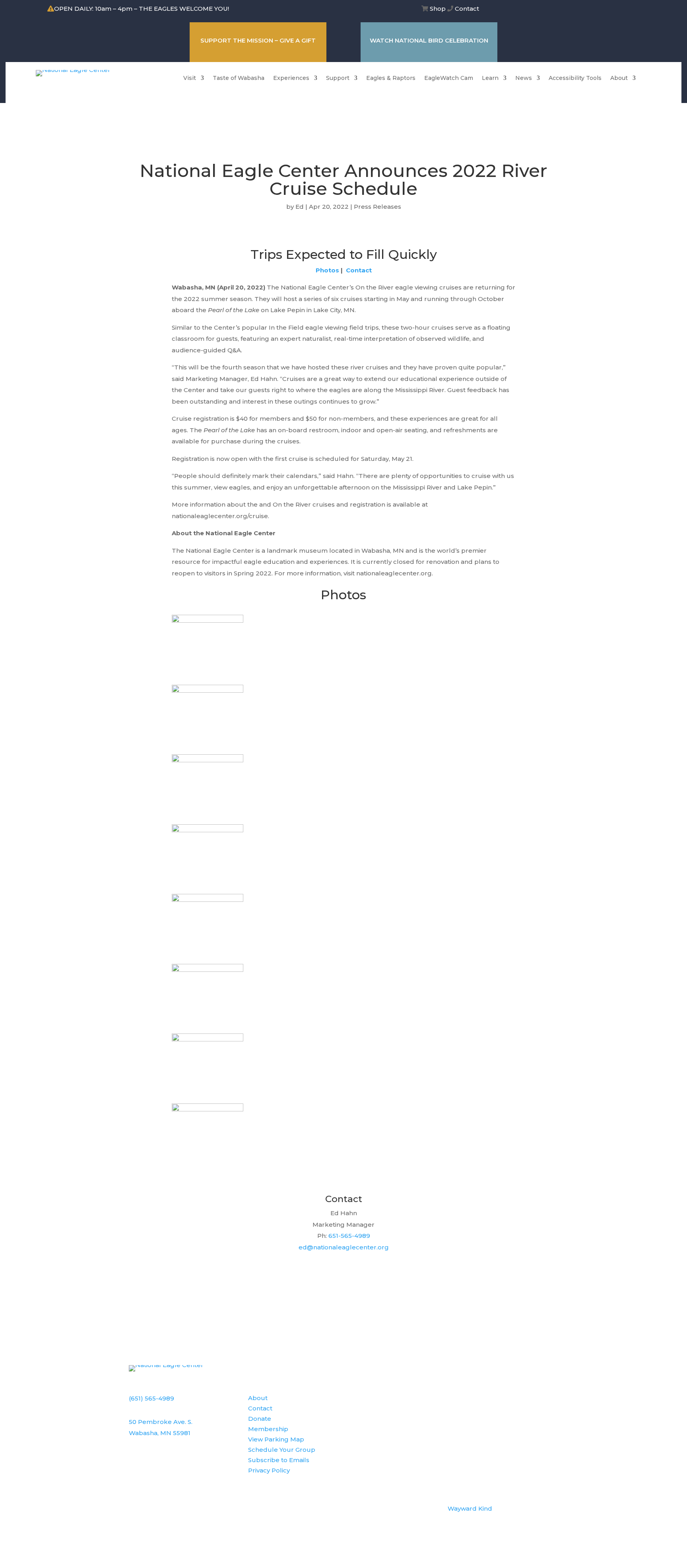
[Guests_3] (207, 969)
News (523, 78)
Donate (259, 1418)
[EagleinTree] (207, 1039)
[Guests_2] (207, 899)
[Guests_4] (207, 1109)
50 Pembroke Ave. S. (160, 1422)
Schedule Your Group (281, 1449)
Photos (327, 270)
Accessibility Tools (575, 78)
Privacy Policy (269, 1470)
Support (337, 78)
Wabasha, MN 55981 (159, 1433)
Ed (299, 206)
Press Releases (377, 206)
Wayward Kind (470, 1508)
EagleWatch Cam (448, 78)
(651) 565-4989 (151, 1398)
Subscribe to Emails (278, 1460)
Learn (490, 78)
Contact (467, 8)
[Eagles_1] (207, 760)
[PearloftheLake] (207, 620)
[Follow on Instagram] (592, 9)
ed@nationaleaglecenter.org (344, 1247)
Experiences (291, 78)
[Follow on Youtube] (608, 9)
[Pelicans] (207, 830)
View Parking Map (276, 1439)
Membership (268, 1429)
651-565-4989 (349, 1235)
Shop (438, 8)
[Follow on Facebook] (576, 9)
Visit (189, 78)
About (619, 78)
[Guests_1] (207, 690)
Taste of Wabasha (238, 78)
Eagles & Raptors (390, 78)
